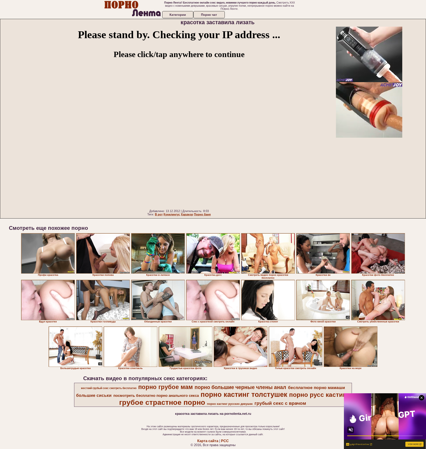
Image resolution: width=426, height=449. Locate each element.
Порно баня (202, 214)
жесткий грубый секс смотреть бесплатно (108, 388)
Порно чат (209, 14)
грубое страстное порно (162, 402)
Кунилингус (172, 214)
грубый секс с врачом (280, 403)
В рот (159, 214)
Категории (178, 14)
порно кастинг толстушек (244, 394)
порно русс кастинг (319, 394)
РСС (225, 441)
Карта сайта (207, 441)
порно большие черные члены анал (240, 387)
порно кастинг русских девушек (230, 403)
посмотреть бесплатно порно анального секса (156, 395)
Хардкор (187, 214)
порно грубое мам (165, 387)
